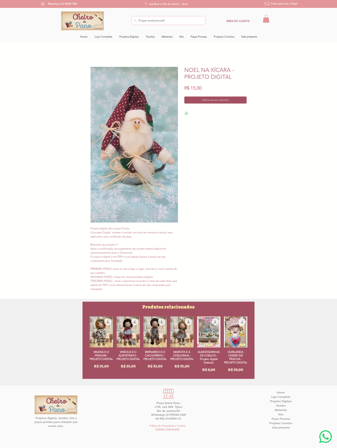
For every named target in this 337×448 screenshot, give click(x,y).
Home (281, 392)
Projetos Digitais (281, 401)
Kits (280, 414)
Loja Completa (280, 397)
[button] (266, 19)
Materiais (281, 410)
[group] (168, 346)
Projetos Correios (280, 423)
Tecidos (281, 405)
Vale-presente (281, 427)
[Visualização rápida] (101, 331)
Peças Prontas (281, 418)
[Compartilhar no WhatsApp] (186, 113)
